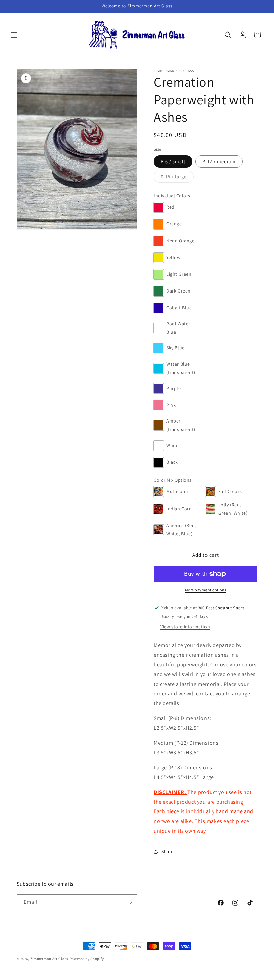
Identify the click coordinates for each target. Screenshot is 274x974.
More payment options (205, 589)
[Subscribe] (129, 902)
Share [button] (167, 851)
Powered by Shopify (87, 958)
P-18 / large (177, 178)
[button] (14, 34)
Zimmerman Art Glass (49, 958)
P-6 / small (176, 163)
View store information (185, 627)
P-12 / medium (222, 163)
